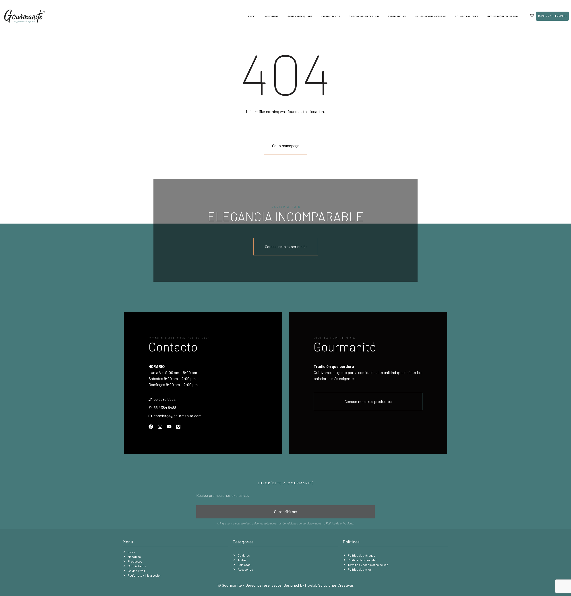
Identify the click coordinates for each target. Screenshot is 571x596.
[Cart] (528, 16)
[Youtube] (169, 426)
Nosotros (272, 16)
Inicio (252, 16)
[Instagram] (160, 426)
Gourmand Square (300, 16)
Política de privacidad (339, 523)
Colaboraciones (466, 16)
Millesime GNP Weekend (430, 16)
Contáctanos (330, 16)
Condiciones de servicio (297, 523)
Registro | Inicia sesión (503, 16)
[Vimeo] (178, 426)
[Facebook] (151, 426)
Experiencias (397, 16)
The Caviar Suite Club (364, 16)
